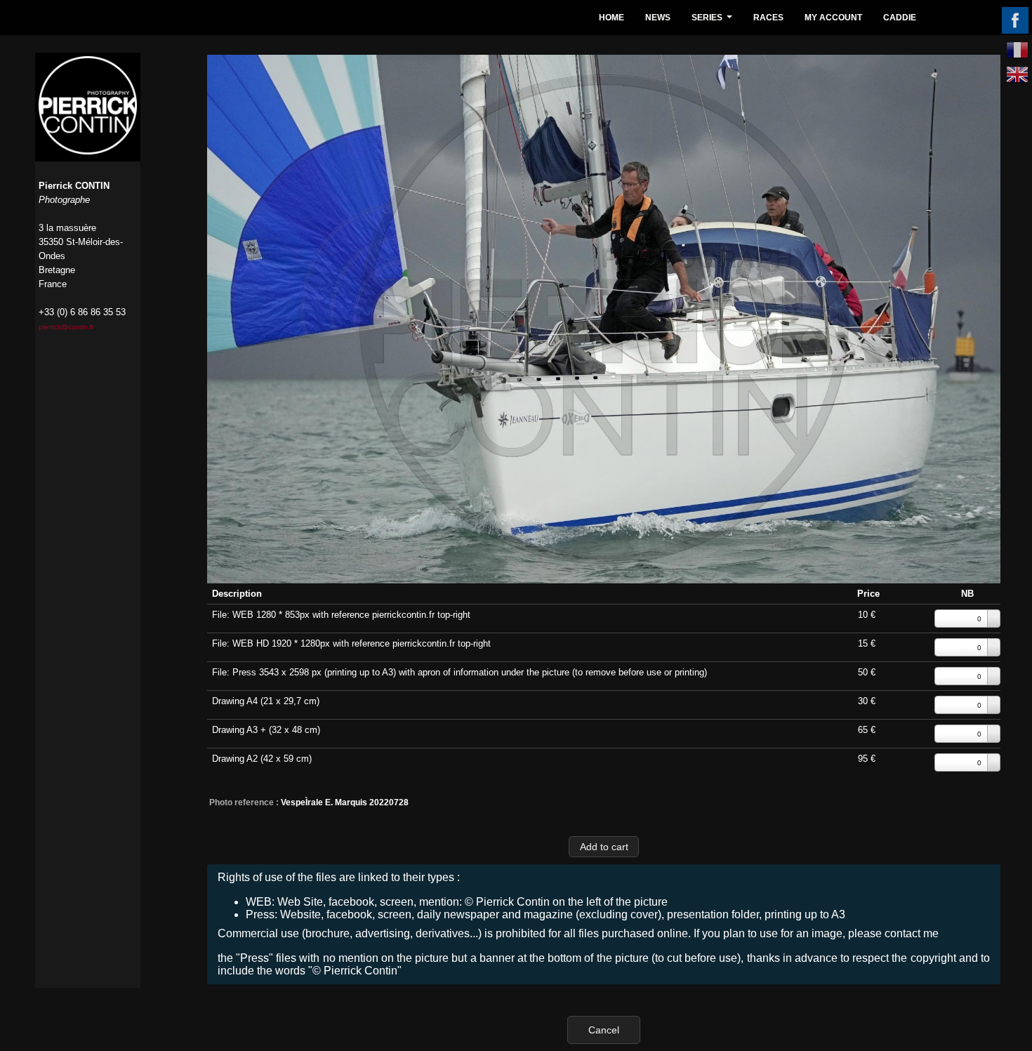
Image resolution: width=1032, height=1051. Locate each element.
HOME (611, 17)
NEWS (657, 17)
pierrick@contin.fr (66, 327)
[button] (604, 846)
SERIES (714, 21)
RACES (768, 17)
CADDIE (899, 17)
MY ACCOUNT (833, 17)
